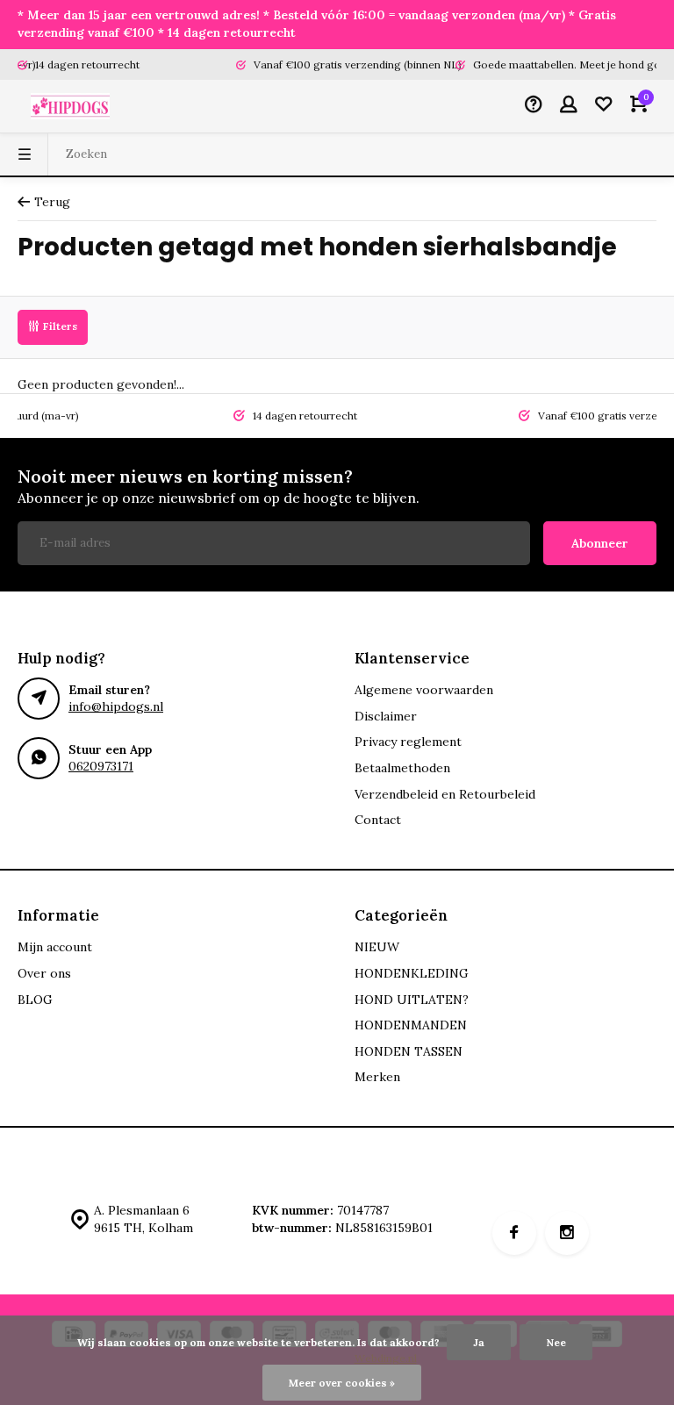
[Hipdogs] (70, 106)
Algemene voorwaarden (424, 690)
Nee (556, 1342)
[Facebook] (514, 1233)
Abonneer (599, 543)
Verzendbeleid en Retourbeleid (445, 794)
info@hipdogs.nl (115, 706)
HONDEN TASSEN (408, 1051)
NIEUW (377, 947)
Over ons (44, 973)
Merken (377, 1077)
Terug (52, 202)
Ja (478, 1342)
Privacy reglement (408, 741)
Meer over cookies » (342, 1382)
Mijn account (55, 947)
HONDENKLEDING (412, 973)
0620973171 (100, 766)
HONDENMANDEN (411, 1025)
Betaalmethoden (402, 768)
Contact (378, 820)
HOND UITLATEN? (412, 999)
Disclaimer (386, 716)
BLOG (35, 999)
